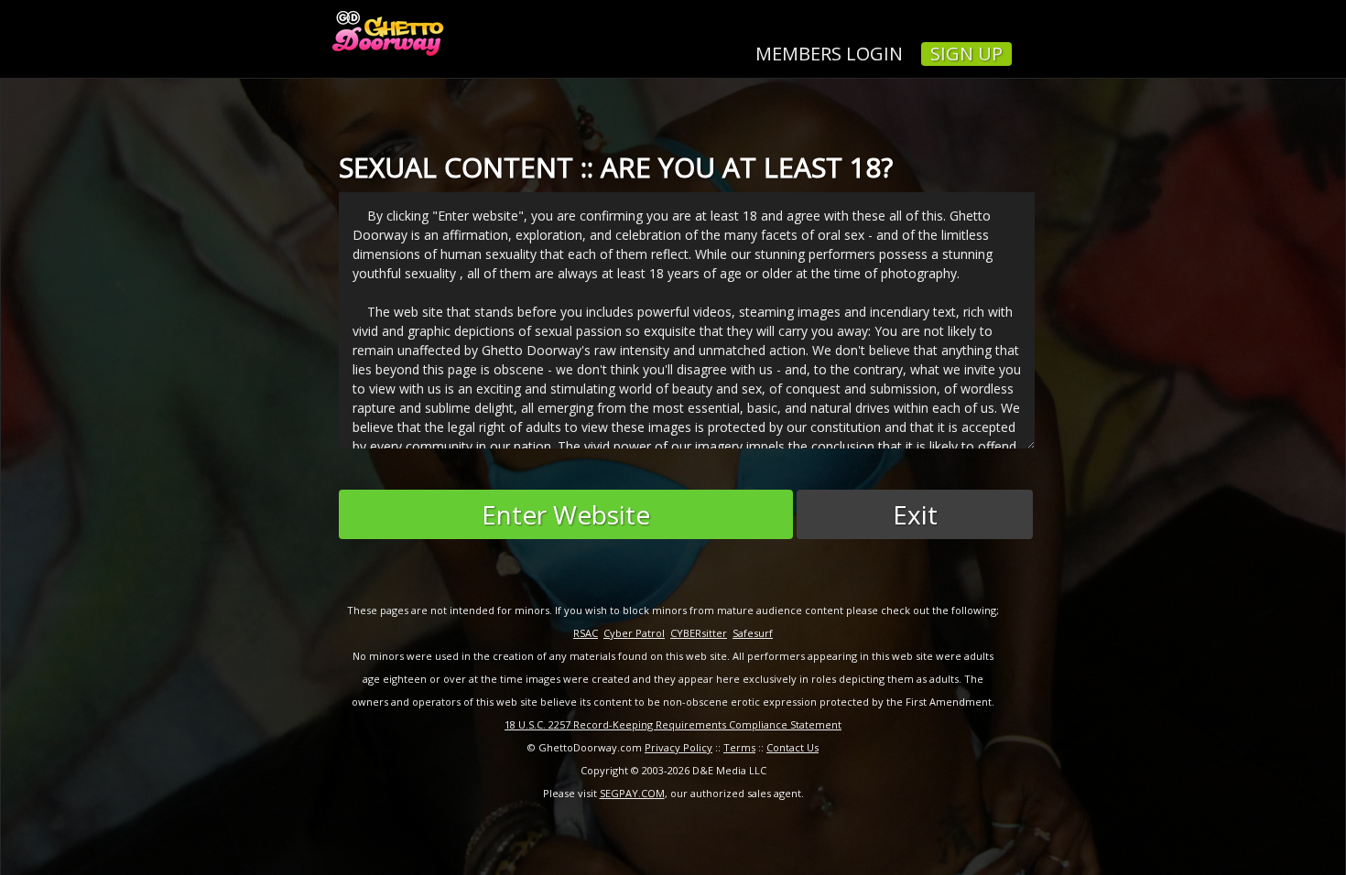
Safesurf (753, 633)
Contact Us (792, 747)
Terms (739, 747)
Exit (915, 514)
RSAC (585, 633)
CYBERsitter (698, 633)
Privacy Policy (678, 747)
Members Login (829, 54)
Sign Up (966, 54)
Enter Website (566, 514)
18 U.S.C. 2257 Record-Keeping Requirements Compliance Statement (673, 724)
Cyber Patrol (634, 633)
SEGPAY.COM (632, 793)
